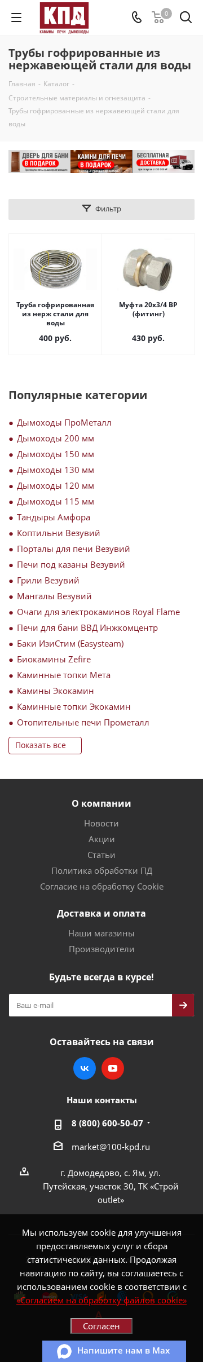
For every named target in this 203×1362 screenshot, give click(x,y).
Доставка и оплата (101, 913)
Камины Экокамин (55, 690)
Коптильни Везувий (58, 532)
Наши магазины (101, 933)
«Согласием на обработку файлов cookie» (101, 1300)
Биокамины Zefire (54, 659)
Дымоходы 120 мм (55, 485)
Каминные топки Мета (64, 674)
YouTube (113, 1068)
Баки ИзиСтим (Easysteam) (70, 643)
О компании (101, 803)
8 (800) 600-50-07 (107, 1123)
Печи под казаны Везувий (71, 564)
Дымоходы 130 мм (55, 469)
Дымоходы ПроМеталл (64, 422)
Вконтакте (84, 1068)
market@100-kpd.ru (111, 1146)
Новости (101, 823)
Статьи (101, 854)
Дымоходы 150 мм (55, 453)
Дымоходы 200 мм (55, 438)
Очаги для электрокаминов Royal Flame (98, 611)
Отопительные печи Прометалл (83, 722)
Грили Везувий (48, 580)
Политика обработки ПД (101, 870)
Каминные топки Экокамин (74, 706)
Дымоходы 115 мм (55, 501)
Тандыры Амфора (53, 517)
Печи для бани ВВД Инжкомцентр (87, 627)
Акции (102, 838)
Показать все (40, 745)
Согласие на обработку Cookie (102, 886)
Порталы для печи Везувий (73, 548)
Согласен (101, 1326)
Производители (102, 948)
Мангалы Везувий (54, 596)
